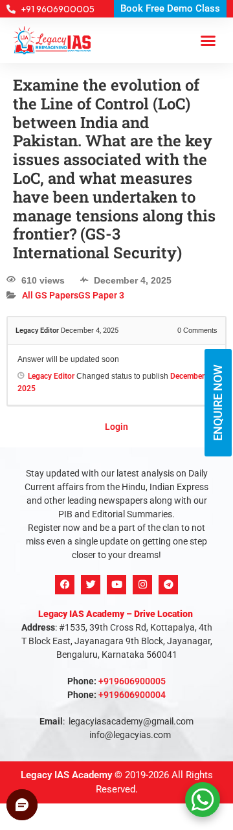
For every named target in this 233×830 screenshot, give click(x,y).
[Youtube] (116, 584)
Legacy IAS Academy (66, 775)
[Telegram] (168, 584)
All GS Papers (50, 296)
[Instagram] (142, 584)
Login (116, 426)
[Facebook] (64, 584)
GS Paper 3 (101, 296)
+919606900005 (132, 681)
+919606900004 (132, 695)
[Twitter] (90, 584)
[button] (208, 40)
